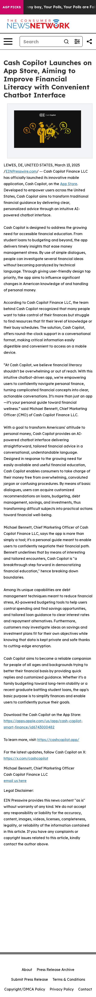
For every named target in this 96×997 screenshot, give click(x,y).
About (27, 969)
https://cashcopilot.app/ (58, 739)
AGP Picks (12, 7)
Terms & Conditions (68, 979)
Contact (85, 989)
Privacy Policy (62, 989)
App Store (68, 184)
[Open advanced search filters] (77, 41)
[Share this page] (89, 41)
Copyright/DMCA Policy (24, 989)
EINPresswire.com (21, 171)
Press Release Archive (55, 969)
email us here (15, 780)
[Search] (66, 41)
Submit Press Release (29, 979)
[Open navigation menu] (8, 41)
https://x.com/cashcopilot (26, 758)
